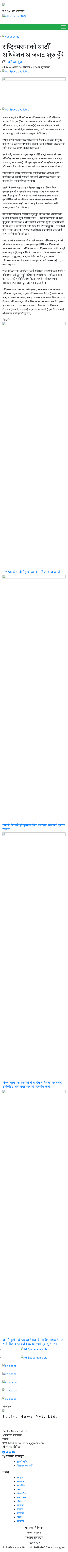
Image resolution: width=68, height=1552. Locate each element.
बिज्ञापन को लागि (25, 1465)
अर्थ (19, 1489)
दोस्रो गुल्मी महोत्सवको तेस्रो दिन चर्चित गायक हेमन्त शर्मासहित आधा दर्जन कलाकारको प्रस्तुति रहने (32, 1342)
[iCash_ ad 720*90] (14, 15)
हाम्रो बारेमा (22, 1461)
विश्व (19, 1517)
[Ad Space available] (15, 71)
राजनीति (21, 1485)
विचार (19, 1501)
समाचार (20, 1481)
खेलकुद (20, 1505)
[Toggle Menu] (63, 26)
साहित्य (20, 1521)
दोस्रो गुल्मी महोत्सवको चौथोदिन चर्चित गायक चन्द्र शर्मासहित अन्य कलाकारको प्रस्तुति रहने (32, 1084)
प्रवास (20, 1509)
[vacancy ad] (10, 36)
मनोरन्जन (21, 1497)
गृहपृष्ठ (20, 1477)
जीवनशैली (21, 1493)
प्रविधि (20, 1513)
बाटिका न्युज (14, 62)
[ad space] (9, 1365)
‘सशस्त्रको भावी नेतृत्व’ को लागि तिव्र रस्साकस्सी (31, 572)
